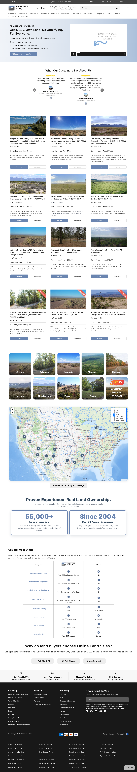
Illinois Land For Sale (45, 744)
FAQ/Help (63, 694)
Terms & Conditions (14, 701)
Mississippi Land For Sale (47, 767)
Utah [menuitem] (116, 14)
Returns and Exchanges (68, 701)
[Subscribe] (126, 699)
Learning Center (13, 721)
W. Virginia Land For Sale (108, 752)
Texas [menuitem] (108, 14)
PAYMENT (93, 2)
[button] (50, 436)
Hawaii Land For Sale (15, 767)
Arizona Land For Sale (15, 748)
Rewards (37, 701)
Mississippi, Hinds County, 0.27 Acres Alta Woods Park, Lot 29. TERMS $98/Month (66, 251)
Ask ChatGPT (42, 661)
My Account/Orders (40, 694)
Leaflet (123, 479)
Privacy (112, 734)
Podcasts (11, 714)
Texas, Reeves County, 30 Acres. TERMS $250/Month (106, 251)
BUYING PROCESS (108, 2)
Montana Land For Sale (77, 748)
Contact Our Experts (15, 697)
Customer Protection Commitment (19, 724)
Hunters (62, 711)
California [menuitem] (32, 14)
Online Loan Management (42, 704)
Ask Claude (68, 661)
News (10, 711)
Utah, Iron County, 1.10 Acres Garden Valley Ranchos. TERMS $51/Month (107, 197)
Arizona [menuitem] (11, 14)
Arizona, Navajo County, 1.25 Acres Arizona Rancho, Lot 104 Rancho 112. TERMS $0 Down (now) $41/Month (27, 252)
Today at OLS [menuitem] (23, 16)
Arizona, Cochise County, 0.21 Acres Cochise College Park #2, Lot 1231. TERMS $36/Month (108, 313)
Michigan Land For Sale (46, 759)
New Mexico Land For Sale (78, 756)
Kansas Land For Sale (46, 748)
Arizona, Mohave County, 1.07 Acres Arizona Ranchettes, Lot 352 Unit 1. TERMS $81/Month (68, 197)
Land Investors (65, 714)
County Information (14, 718)
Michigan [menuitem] (54, 14)
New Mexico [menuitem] (87, 14)
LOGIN (121, 2)
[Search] (117, 8)
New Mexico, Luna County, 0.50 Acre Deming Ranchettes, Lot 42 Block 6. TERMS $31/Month (27, 197)
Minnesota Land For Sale (47, 763)
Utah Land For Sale (106, 748)
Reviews (11, 704)
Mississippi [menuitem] (65, 14)
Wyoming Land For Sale (108, 756)
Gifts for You (12, 708)
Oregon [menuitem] (99, 14)
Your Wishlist (64, 724)
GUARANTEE (14, 2)
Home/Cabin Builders (67, 708)
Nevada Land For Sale (76, 752)
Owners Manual (39, 697)
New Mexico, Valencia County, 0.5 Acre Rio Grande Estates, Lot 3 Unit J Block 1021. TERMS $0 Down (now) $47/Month (68, 141)
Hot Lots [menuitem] (11, 16)
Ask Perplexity (94, 661)
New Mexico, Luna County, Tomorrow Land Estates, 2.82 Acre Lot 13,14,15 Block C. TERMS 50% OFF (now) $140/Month (108, 141)
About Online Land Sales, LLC (18, 694)
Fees (61, 697)
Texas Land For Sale (106, 744)
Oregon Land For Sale (76, 763)
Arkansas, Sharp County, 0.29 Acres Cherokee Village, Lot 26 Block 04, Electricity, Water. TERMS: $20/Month (28, 314)
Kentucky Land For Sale (46, 752)
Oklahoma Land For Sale (77, 759)
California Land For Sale (16, 756)
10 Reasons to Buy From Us (22, 54)
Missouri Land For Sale (76, 744)
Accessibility (121, 734)
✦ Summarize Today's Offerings (68, 485)
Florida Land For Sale (15, 763)
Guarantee (63, 704)
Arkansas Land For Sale (16, 752)
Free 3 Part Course (66, 721)
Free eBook (64, 718)
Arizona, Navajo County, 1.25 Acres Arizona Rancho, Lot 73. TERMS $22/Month (67, 313)
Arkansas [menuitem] (21, 14)
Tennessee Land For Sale (77, 767)
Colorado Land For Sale (16, 759)
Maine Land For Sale (45, 756)
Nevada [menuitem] (76, 14)
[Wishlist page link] (38, 8)
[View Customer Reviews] (68, 90)
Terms (105, 734)
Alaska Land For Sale (15, 744)
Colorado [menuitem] (43, 14)
